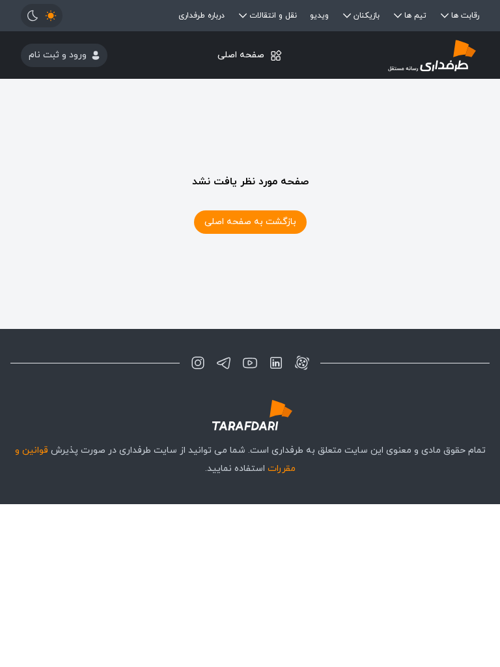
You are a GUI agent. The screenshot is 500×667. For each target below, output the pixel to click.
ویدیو (319, 15)
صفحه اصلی (240, 55)
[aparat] (302, 363)
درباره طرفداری (201, 15)
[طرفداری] (402, 55)
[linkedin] (276, 363)
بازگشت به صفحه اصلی (250, 222)
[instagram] (198, 363)
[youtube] (250, 363)
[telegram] (224, 363)
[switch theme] (41, 15)
